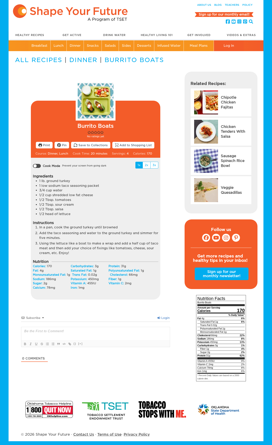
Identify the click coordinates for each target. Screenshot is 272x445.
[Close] (213, 209)
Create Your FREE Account (136, 230)
